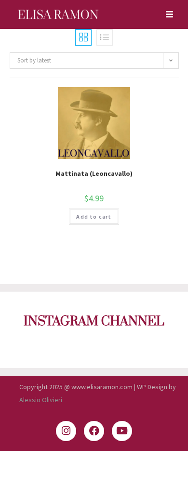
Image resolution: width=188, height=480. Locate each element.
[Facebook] (94, 431)
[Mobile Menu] (166, 14)
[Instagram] (66, 431)
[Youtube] (122, 431)
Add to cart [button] (93, 216)
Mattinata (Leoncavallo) (94, 173)
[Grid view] (83, 37)
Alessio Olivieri (40, 399)
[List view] (104, 37)
